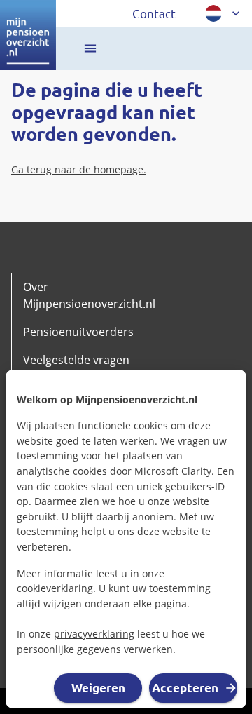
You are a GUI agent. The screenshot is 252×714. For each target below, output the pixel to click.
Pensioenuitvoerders (78, 331)
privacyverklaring (94, 633)
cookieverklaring (55, 588)
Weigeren (98, 687)
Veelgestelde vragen (76, 360)
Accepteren (185, 687)
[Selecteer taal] (224, 13)
